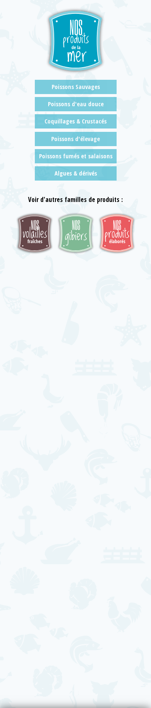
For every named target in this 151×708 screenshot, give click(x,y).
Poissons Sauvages (76, 87)
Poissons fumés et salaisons (75, 156)
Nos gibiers (76, 233)
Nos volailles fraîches (35, 233)
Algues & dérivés (76, 173)
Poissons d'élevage (75, 139)
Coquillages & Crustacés (75, 121)
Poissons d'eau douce (76, 104)
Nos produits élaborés (117, 233)
